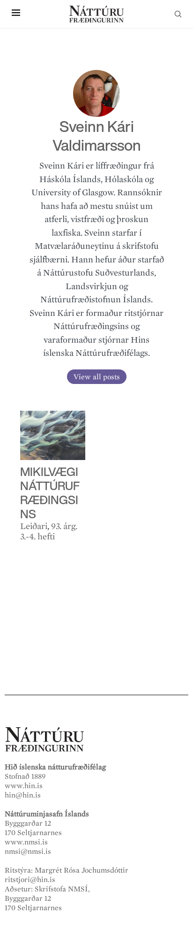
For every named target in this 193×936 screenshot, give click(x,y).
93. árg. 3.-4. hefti (48, 531)
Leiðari (33, 526)
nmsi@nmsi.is (28, 851)
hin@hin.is (23, 795)
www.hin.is (24, 785)
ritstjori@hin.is (30, 879)
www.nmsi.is (26, 842)
